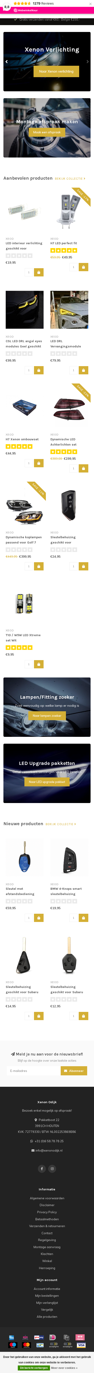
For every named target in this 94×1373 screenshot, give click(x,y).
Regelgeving (47, 1240)
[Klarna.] (80, 1337)
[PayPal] (54, 1345)
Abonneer (76, 1071)
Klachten (47, 1254)
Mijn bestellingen (47, 1295)
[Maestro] (12, 1345)
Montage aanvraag (47, 1247)
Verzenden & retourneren (47, 1226)
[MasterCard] (26, 1345)
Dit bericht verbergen (34, 1368)
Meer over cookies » (64, 1368)
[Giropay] (39, 1337)
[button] (6, 61)
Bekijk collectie (69, 178)
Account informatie (47, 1289)
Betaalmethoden (47, 1219)
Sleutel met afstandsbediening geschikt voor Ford (20, 894)
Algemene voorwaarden (47, 1198)
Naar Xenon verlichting (56, 71)
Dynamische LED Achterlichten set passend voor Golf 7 (65, 444)
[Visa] (81, 1345)
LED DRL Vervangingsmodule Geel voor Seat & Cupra (68, 346)
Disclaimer (47, 1205)
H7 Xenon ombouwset (22, 439)
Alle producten (47, 1316)
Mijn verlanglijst (47, 1303)
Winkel (47, 1261)
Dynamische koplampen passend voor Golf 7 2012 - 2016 (24, 542)
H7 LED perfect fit (63, 243)
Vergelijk (47, 1309)
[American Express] (11, 1337)
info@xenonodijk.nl (49, 1150)
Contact (47, 1233)
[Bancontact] (40, 1345)
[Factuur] (66, 1337)
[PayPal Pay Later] (67, 1345)
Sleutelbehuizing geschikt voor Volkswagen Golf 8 (64, 542)
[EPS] (25, 1337)
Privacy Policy (47, 1212)
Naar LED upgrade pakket (47, 782)
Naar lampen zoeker (47, 715)
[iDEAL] (52, 1337)
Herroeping (47, 1268)
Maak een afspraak (47, 132)
